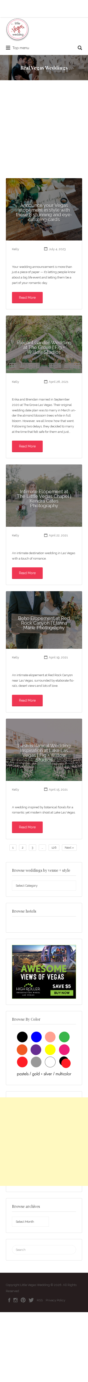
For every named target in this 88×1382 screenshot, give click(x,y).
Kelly (15, 249)
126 (54, 847)
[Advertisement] (44, 131)
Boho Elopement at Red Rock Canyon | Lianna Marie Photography (44, 623)
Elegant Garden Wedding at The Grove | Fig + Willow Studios (44, 347)
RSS (40, 1300)
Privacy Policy (55, 1300)
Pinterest (23, 1300)
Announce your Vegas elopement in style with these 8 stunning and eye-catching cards (44, 212)
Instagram (15, 1300)
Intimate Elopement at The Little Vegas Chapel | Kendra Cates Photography (44, 499)
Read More (27, 297)
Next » (69, 847)
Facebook (9, 1300)
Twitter (31, 1300)
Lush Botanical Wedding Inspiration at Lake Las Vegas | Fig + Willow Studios (44, 753)
